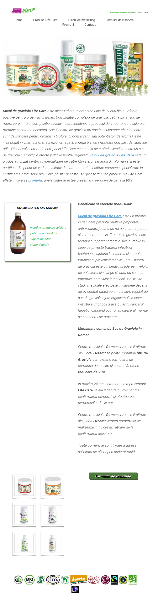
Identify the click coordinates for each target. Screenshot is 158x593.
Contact (90, 24)
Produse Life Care (45, 20)
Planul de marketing (81, 20)
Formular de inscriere (120, 20)
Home (18, 20)
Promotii (68, 24)
